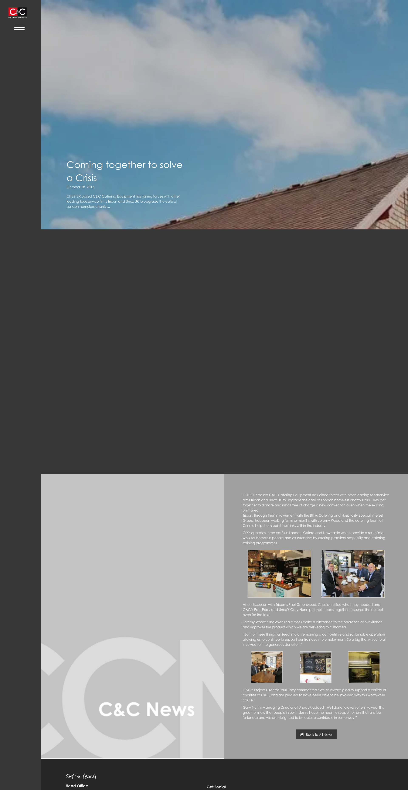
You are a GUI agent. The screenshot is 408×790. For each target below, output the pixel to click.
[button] (316, 734)
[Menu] (19, 27)
